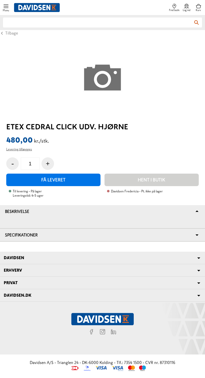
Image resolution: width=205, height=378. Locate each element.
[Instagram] (102, 332)
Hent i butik (151, 180)
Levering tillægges (19, 149)
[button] (6, 8)
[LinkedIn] (113, 332)
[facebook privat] (91, 332)
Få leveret (53, 180)
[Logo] (37, 7)
